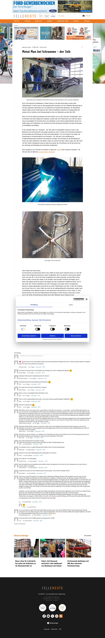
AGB (60, 629)
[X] (52, 616)
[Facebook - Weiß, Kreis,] (44, 616)
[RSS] (61, 616)
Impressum (47, 629)
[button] (50, 21)
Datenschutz (54, 629)
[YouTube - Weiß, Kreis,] (48, 616)
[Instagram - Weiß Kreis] (56, 616)
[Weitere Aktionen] (82, 47)
